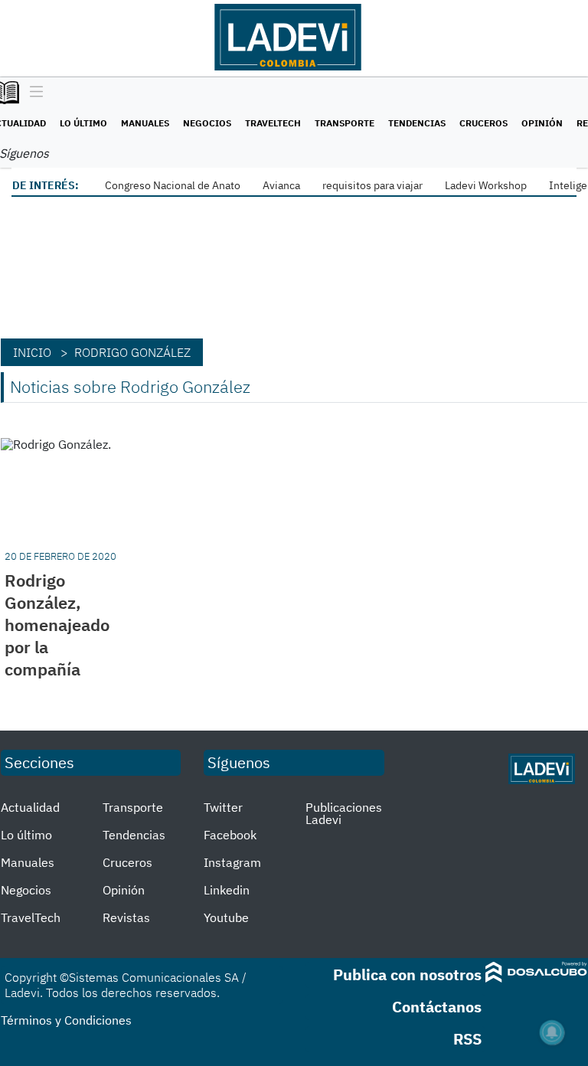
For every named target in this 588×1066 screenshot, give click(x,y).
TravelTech (273, 123)
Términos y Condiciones (66, 1020)
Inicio (32, 352)
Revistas (126, 917)
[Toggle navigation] (32, 92)
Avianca (281, 185)
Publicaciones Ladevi (343, 813)
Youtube (226, 917)
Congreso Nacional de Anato (172, 185)
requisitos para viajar (372, 185)
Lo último (83, 123)
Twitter (223, 807)
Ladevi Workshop (486, 185)
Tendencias (417, 123)
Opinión (542, 123)
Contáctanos (437, 1006)
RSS (467, 1038)
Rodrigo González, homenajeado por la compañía (57, 624)
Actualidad (30, 807)
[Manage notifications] (552, 1032)
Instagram (232, 862)
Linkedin (227, 890)
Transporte (344, 123)
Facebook (230, 834)
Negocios (207, 123)
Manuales (145, 123)
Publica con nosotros (407, 974)
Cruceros (483, 123)
